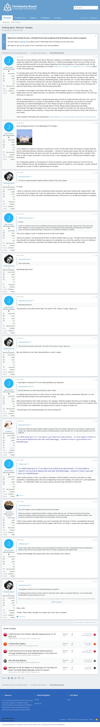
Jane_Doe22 (8, 30)
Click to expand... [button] (56, 602)
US (14, 445)
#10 (96, 460)
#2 (96, 123)
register (23, 42)
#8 (96, 379)
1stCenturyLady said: (25, 218)
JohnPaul (8, 512)
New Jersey (11, 527)
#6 (96, 297)
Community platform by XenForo (21, 724)
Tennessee (12, 202)
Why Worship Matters (17, 660)
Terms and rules (73, 719)
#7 (96, 338)
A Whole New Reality (17, 644)
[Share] (93, 57)
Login (69, 699)
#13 (96, 581)
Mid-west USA (11, 86)
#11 (96, 501)
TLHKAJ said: (22, 464)
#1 (96, 57)
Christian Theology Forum (33, 638)
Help (90, 719)
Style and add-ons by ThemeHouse (53, 724)
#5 (96, 255)
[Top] (94, 719)
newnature (11, 645)
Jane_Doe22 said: (23, 176)
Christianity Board (8, 719)
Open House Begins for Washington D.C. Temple (72, 66)
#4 (96, 214)
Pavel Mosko (12, 662)
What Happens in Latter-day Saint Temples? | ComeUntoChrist (73, 117)
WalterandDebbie (13, 638)
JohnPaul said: (23, 544)
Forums (36, 699)
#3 (96, 173)
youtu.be (12, 448)
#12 (96, 540)
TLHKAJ (9, 431)
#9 (96, 421)
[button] (26, 17)
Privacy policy (83, 719)
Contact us (38, 703)
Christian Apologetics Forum (30, 645)
